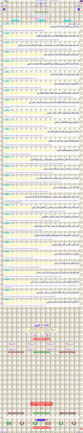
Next (51, 12)
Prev (31, 12)
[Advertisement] (41, 314)
